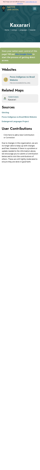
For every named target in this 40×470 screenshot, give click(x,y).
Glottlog (5, 112)
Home (7, 30)
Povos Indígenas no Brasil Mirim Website (19, 117)
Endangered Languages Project (15, 121)
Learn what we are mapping (27, 2)
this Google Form (23, 54)
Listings (14, 30)
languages (23, 30)
